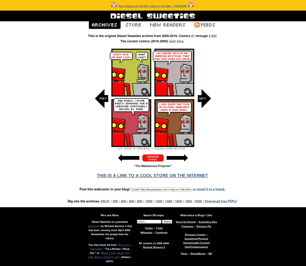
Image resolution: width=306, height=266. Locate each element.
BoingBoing (198, 253)
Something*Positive (196, 238)
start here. (176, 41)
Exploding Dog (208, 221)
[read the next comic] (204, 134)
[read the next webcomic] (177, 163)
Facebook (161, 232)
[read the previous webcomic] (128, 163)
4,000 (213, 35)
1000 (148, 201)
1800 (188, 201)
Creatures (187, 226)
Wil (210, 253)
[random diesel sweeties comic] (153, 160)
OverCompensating (196, 246)
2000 (198, 201)
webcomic (94, 226)
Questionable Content (196, 242)
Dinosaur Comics (195, 234)
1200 (158, 201)
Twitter (149, 228)
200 (115, 201)
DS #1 (105, 201)
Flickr (159, 228)
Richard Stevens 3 (154, 247)
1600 (178, 201)
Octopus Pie (203, 226)
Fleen (184, 253)
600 (131, 201)
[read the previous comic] (102, 134)
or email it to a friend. (209, 189)
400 (123, 201)
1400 (168, 201)
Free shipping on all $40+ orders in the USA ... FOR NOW (152, 6)
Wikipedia (146, 232)
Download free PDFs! (221, 201)
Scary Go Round (186, 221)
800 (139, 201)
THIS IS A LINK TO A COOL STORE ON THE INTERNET (152, 175)
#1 (193, 35)
